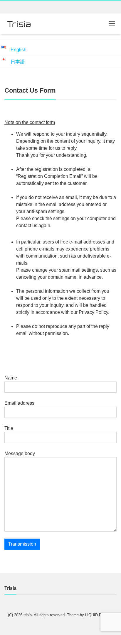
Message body (19, 453)
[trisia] (19, 23)
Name (10, 377)
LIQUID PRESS (98, 615)
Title (8, 428)
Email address (19, 403)
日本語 (18, 61)
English (18, 49)
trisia (27, 615)
